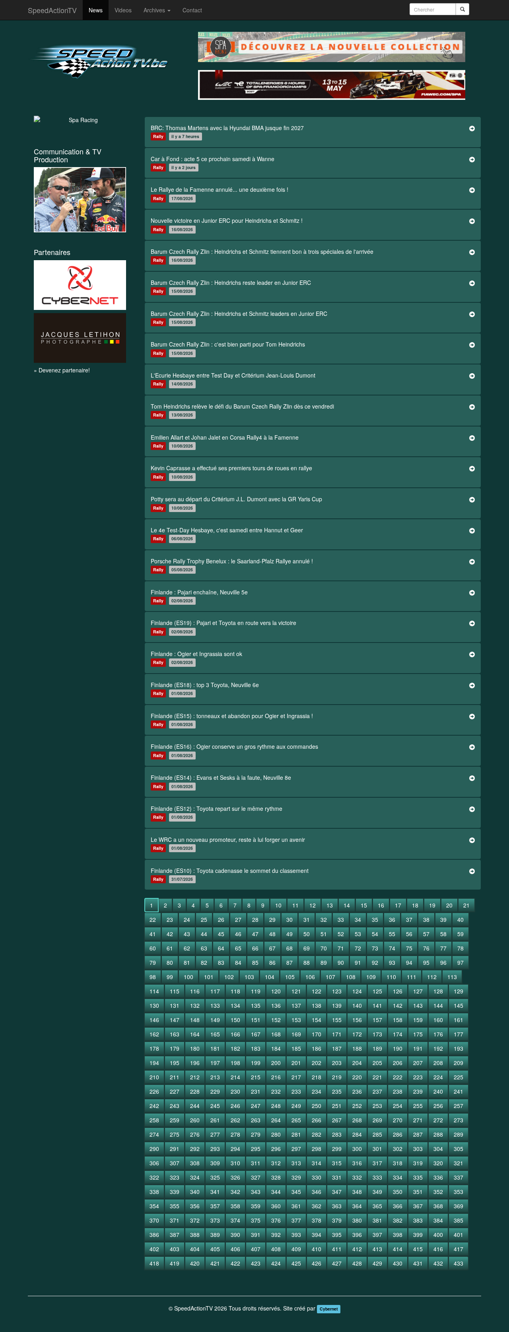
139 (337, 1005)
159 (418, 1020)
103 (249, 977)
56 (409, 934)
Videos (123, 10)
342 (235, 1192)
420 (195, 1263)
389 (215, 1235)
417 (458, 1249)
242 (154, 1106)
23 (170, 919)
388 (195, 1235)
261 (215, 1120)
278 (235, 1134)
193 (458, 1048)
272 (438, 1120)
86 (272, 962)
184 (276, 1048)
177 (458, 1034)
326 (235, 1177)
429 (377, 1263)
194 (154, 1063)
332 (357, 1177)
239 (418, 1091)
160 (438, 1020)
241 (458, 1091)
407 (255, 1249)
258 (154, 1120)
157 (377, 1020)
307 (174, 1163)
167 (255, 1034)
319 (418, 1163)
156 (357, 1020)
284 (357, 1134)
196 (195, 1063)
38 (426, 919)
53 (358, 934)
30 (289, 919)
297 (296, 1149)
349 (377, 1192)
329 (296, 1177)
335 (418, 1177)
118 (235, 991)
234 (316, 1091)
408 (276, 1249)
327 (255, 1177)
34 (358, 919)
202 (316, 1063)
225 (458, 1077)
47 (255, 934)
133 (215, 1005)
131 (174, 1005)
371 (174, 1220)
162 (154, 1034)
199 (255, 1063)
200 (276, 1063)
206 (397, 1063)
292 (195, 1149)
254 (397, 1106)
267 (337, 1120)
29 (272, 919)
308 (195, 1163)
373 (215, 1220)
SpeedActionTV (52, 10)
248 (276, 1106)
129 (458, 991)
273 (458, 1120)
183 (255, 1048)
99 (170, 977)
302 (397, 1149)
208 (438, 1063)
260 (195, 1120)
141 (377, 1005)
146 (154, 1020)
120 (276, 991)
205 (377, 1063)
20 (449, 905)
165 (215, 1034)
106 (310, 977)
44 (204, 934)
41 (153, 934)
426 (316, 1263)
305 (458, 1149)
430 (397, 1263)
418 (154, 1263)
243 (174, 1106)
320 (438, 1163)
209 (458, 1063)
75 (409, 948)
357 (215, 1206)
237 (377, 1091)
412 (357, 1249)
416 (438, 1249)
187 (337, 1048)
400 (438, 1235)
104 (269, 977)
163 (174, 1034)
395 (337, 1235)
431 (418, 1263)
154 (316, 1020)
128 (438, 991)
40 (460, 919)
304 (438, 1149)
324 (195, 1177)
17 (398, 905)
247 (255, 1106)
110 (391, 977)
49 (289, 934)
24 (187, 919)
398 (397, 1235)
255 (418, 1106)
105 (290, 977)
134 (235, 1005)
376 (276, 1220)
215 (255, 1077)
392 (276, 1235)
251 (337, 1106)
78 (460, 948)
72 (358, 948)
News (96, 10)
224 (438, 1077)
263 (255, 1120)
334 (397, 1177)
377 (296, 1220)
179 (174, 1048)
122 (316, 991)
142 (397, 1005)
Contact (192, 10)
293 (215, 1149)
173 (377, 1034)
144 (438, 1005)
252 (357, 1106)
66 (255, 948)
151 (255, 1020)
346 (316, 1192)
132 (195, 1005)
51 (324, 934)
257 (458, 1106)
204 (357, 1063)
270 (397, 1120)
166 (235, 1034)
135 (255, 1005)
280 (276, 1134)
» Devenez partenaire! (62, 370)
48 (272, 934)
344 (276, 1192)
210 (154, 1077)
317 (377, 1163)
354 (154, 1206)
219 (337, 1077)
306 (154, 1163)
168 (276, 1034)
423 (255, 1263)
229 (215, 1091)
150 (235, 1020)
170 (316, 1034)
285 (377, 1134)
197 (215, 1063)
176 (438, 1034)
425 (296, 1263)
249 (296, 1106)
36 (392, 919)
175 (418, 1034)
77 (443, 948)
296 (276, 1149)
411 (337, 1249)
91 (358, 962)
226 (154, 1091)
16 (381, 905)
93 (392, 962)
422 (235, 1263)
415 (418, 1249)
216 (276, 1077)
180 (195, 1048)
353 (458, 1192)
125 (377, 991)
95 (426, 962)
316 (357, 1163)
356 (195, 1206)
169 (296, 1034)
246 (235, 1106)
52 (341, 934)
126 (397, 991)
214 (235, 1077)
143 (418, 1005)
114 (154, 991)
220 (357, 1077)
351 (418, 1192)
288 (438, 1134)
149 (215, 1020)
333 (377, 1177)
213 (215, 1077)
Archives (155, 10)
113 (452, 977)
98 (153, 977)
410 (316, 1249)
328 (276, 1177)
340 (195, 1192)
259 (174, 1120)
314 (316, 1163)
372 (195, 1220)
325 (215, 1177)
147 (174, 1020)
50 (306, 934)
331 (337, 1177)
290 (154, 1149)
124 (357, 991)
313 (296, 1163)
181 (215, 1048)
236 (357, 1091)
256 (438, 1106)
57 (426, 934)
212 (195, 1077)
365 (377, 1206)
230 (235, 1091)
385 (458, 1220)
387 (174, 1235)
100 (188, 977)
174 (397, 1034)
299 (337, 1149)
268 (357, 1120)
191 (418, 1048)
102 (229, 977)
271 (418, 1120)
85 (255, 962)
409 (296, 1249)
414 (397, 1249)
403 (174, 1249)
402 (154, 1249)
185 (296, 1048)
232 (276, 1091)
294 (235, 1149)
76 (426, 948)
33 (341, 919)
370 (154, 1220)
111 (411, 977)
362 (316, 1206)
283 (337, 1134)
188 (357, 1048)
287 (418, 1134)
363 (337, 1206)
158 (397, 1020)
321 (458, 1163)
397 (377, 1235)
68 (289, 948)
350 (397, 1192)
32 (324, 919)
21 (466, 905)
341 (215, 1192)
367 (418, 1206)
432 (438, 1263)
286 (397, 1134)
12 (312, 905)
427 (337, 1263)
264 (276, 1120)
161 (458, 1020)
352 (438, 1192)
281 (296, 1134)
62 (187, 948)
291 (174, 1149)
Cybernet (329, 1309)
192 (438, 1048)
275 (174, 1134)
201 (296, 1063)
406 (235, 1249)
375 (255, 1220)
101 (209, 977)
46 (238, 934)
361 (296, 1206)
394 (316, 1235)
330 (316, 1177)
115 (174, 991)
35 (375, 919)
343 (255, 1192)
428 (357, 1263)
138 (316, 1005)
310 (235, 1163)
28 (255, 919)
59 (460, 934)
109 (371, 977)
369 (458, 1206)
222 (397, 1077)
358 (235, 1206)
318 (397, 1163)
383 (418, 1220)
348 (357, 1192)
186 (316, 1048)
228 (195, 1091)
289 (458, 1134)
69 (306, 948)
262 (235, 1120)
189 (377, 1048)
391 (255, 1235)
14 (347, 905)
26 (221, 919)
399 (418, 1235)
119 (255, 991)
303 (418, 1149)
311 (255, 1163)
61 (170, 948)
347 (337, 1192)
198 (235, 1063)
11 (295, 905)
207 (418, 1063)
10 (278, 905)
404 (195, 1249)
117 (215, 991)
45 (221, 934)
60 (153, 948)
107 (330, 977)
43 (187, 934)
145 (458, 1005)
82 (204, 962)
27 (238, 919)
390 (235, 1235)
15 (364, 905)
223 (418, 1077)
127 (418, 991)
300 (357, 1149)
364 (357, 1206)
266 (316, 1120)
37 (409, 919)
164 (195, 1034)
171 (337, 1034)
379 (337, 1220)
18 (415, 905)
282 (316, 1134)
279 (255, 1134)
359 (255, 1206)
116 (195, 991)
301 (377, 1149)
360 (276, 1206)
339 (174, 1192)
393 (296, 1235)
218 (316, 1077)
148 (195, 1020)
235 (337, 1091)
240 (438, 1091)
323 (174, 1177)
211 (174, 1077)
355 (174, 1206)
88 (306, 962)
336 (438, 1177)
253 (377, 1106)
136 (276, 1005)
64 (221, 948)
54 (375, 934)
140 (357, 1005)
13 (329, 905)
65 (238, 948)
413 (377, 1249)
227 (174, 1091)
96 (443, 962)
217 (296, 1077)
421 (215, 1263)
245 (215, 1106)
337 (458, 1177)
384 (438, 1220)
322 (154, 1177)
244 (195, 1106)
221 (377, 1077)
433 (458, 1263)
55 (392, 934)
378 (316, 1220)
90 (341, 962)
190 (397, 1048)
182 (235, 1048)
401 (458, 1235)
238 (397, 1091)
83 (221, 962)
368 (438, 1206)
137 (296, 1005)
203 (337, 1063)
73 (375, 948)
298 (316, 1149)
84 (238, 962)
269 (377, 1120)
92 (375, 962)
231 (255, 1091)
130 (154, 1005)
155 (337, 1020)
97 (460, 962)
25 (204, 919)
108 (351, 977)
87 (289, 962)
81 (187, 962)
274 (154, 1134)
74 (392, 948)
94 (409, 962)
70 (324, 948)
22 (153, 919)
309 (215, 1163)
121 (296, 991)
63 (204, 948)
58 (443, 934)
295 (255, 1149)
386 (154, 1235)
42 (170, 934)
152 (276, 1020)
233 (296, 1091)
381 (377, 1220)
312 (276, 1163)
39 (443, 919)
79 (153, 962)
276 (195, 1134)
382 (397, 1220)
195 (174, 1063)
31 (306, 919)
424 (276, 1263)
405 (215, 1249)
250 (316, 1106)
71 (341, 948)
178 (154, 1048)
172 (357, 1034)
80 (170, 962)
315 (337, 1163)
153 (296, 1020)
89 (324, 962)
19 (432, 905)
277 (215, 1134)
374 (235, 1220)
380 (357, 1220)
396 (357, 1235)
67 (272, 948)
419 (174, 1263)
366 (397, 1206)
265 (296, 1120)
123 (337, 991)
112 (432, 977)
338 (154, 1192)
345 (296, 1192)
